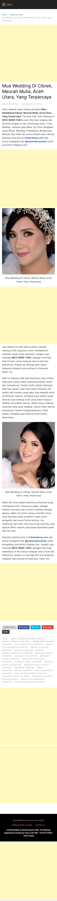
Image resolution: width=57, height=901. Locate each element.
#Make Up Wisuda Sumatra (29, 650)
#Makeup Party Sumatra (28, 662)
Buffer (5, 632)
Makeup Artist (17, 14)
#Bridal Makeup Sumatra (16, 641)
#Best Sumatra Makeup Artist (27, 639)
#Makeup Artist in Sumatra (17, 653)
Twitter (36, 627)
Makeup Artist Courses (22, 825)
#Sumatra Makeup (42, 676)
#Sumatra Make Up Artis (15, 676)
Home (4, 14)
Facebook (24, 627)
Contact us (40, 825)
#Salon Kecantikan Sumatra (30, 673)
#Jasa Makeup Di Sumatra (29, 644)
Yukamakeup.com (34, 137)
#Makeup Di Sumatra (26, 656)
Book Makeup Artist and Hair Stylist (28, 820)
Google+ (48, 627)
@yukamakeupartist (36, 141)
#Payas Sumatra (23, 670)
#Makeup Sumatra (25, 667)
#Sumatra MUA (10, 679)
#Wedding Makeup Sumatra (30, 682)
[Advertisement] (28, 53)
